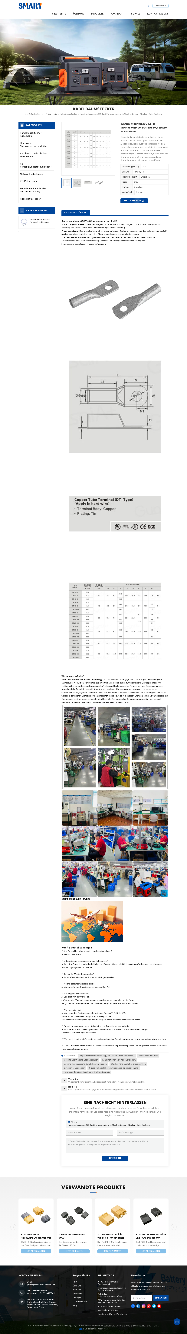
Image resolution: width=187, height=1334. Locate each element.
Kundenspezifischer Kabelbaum (30, 134)
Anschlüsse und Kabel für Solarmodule (33, 155)
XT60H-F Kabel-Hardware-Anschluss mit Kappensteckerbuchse (151, 1236)
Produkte (97, 14)
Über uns (78, 14)
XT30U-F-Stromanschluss (110, 1307)
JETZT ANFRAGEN (133, 201)
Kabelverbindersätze (148, 1056)
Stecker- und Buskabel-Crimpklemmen (128, 1064)
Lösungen (77, 1298)
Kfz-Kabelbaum (28, 181)
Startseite (59, 14)
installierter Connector (74, 1068)
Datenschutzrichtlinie (146, 1326)
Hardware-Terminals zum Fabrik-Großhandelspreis (87, 1072)
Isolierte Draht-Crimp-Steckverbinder (81, 1060)
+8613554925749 (39, 1291)
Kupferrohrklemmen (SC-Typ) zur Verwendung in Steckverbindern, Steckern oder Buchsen (109, 1125)
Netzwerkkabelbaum (31, 174)
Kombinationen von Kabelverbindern (119, 1060)
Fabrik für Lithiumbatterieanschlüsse (110, 1295)
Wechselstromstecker (108, 1310)
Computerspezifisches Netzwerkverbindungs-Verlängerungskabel (40, 221)
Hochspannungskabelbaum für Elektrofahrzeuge (112, 1289)
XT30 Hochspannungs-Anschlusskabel (108, 1283)
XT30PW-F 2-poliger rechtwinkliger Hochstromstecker (71, 1236)
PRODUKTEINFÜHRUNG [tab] (75, 213)
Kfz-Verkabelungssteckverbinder (35, 165)
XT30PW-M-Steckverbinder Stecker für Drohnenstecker (35, 1236)
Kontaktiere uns (158, 14)
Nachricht (117, 14)
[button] (174, 1227)
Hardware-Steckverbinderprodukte (33, 144)
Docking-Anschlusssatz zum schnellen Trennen (85, 1064)
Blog (75, 1306)
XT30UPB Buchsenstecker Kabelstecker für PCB (110, 1236)
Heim (75, 1282)
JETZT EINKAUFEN (36, 1251)
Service (135, 14)
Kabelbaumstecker (68, 114)
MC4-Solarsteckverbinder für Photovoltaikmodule (111, 1301)
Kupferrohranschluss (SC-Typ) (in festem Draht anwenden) (107, 1056)
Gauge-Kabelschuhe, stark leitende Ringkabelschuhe (113, 1068)
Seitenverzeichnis (113, 1326)
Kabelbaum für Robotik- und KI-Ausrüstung (33, 190)
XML (128, 1326)
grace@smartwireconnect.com (41, 1285)
